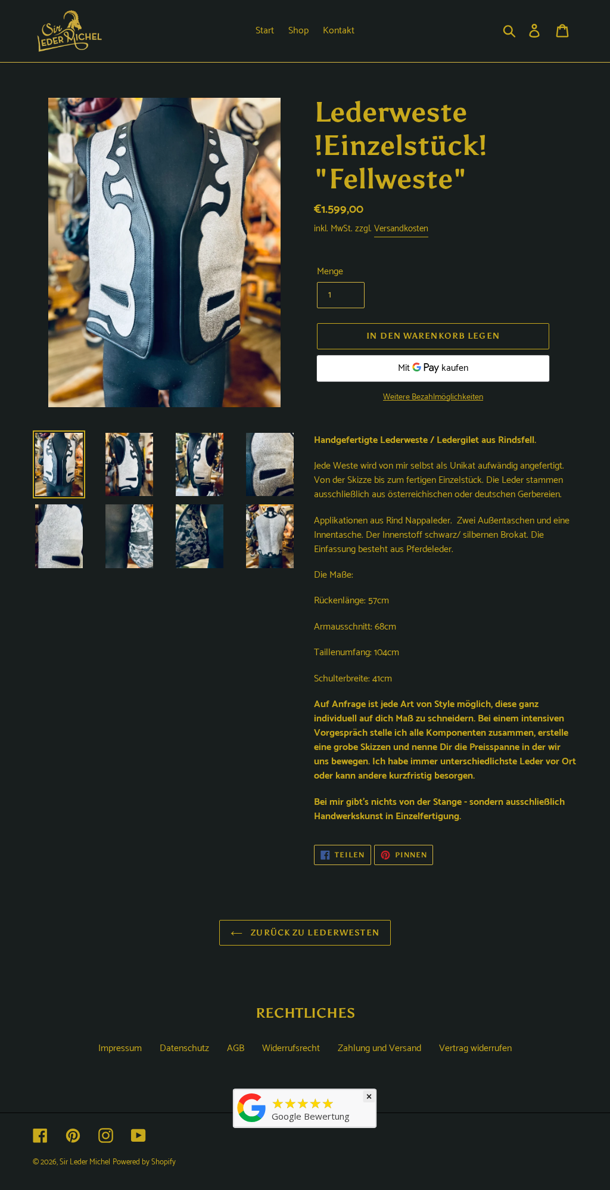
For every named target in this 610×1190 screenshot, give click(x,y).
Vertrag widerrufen (475, 1048)
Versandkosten (401, 228)
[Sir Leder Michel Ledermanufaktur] (252, 1122)
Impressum (120, 1048)
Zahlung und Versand (379, 1048)
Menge (330, 272)
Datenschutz (184, 1048)
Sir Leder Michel (85, 1162)
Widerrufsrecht (291, 1048)
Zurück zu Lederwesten (313, 933)
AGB (235, 1048)
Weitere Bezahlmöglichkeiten (433, 397)
